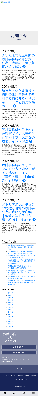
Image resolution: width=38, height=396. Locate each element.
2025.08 (10, 321)
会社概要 (20, 375)
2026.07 (10, 295)
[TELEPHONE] (14, 392)
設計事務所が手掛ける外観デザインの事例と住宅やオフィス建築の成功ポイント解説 (18, 135)
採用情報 (34, 375)
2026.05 (10, 300)
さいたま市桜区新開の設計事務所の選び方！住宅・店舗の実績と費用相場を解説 (18, 61)
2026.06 (10, 298)
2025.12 (10, 312)
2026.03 (10, 305)
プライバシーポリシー (21, 379)
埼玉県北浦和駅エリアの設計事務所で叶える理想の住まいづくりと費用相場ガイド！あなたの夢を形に (21, 262)
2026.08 (10, 293)
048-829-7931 (20, 347)
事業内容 (13, 375)
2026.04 (10, 302)
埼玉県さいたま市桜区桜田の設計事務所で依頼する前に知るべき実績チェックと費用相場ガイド (18, 98)
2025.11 (10, 314)
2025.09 (10, 319)
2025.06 (10, 326)
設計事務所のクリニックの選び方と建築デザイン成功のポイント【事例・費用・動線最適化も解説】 (18, 172)
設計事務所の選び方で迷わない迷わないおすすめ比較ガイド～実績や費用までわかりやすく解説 (21, 272)
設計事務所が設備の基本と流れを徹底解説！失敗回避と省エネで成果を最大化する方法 (21, 247)
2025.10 (10, 317)
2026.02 (10, 307)
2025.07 (10, 324)
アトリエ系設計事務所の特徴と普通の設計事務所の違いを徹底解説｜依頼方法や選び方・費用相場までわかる (18, 212)
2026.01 (10, 309)
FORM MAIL (20, 352)
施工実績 (27, 375)
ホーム (7, 375)
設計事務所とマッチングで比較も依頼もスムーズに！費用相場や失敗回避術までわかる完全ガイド (21, 282)
